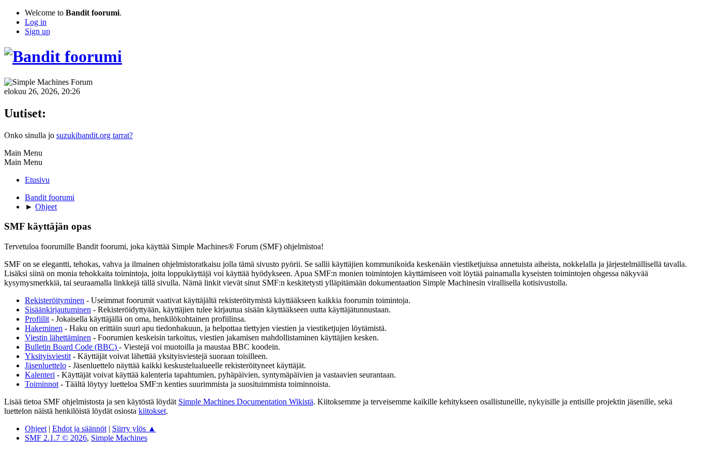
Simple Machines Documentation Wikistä (245, 401)
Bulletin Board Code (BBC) (72, 346)
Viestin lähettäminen (58, 337)
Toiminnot (41, 384)
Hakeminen (44, 328)
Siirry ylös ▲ (134, 428)
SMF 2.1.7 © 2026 (56, 437)
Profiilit (37, 318)
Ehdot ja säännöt (79, 428)
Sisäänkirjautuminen (58, 309)
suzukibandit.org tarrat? (94, 135)
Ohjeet (36, 428)
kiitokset (152, 411)
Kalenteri (40, 374)
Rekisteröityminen (54, 300)
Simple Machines (119, 437)
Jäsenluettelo (45, 365)
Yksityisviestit (48, 356)
